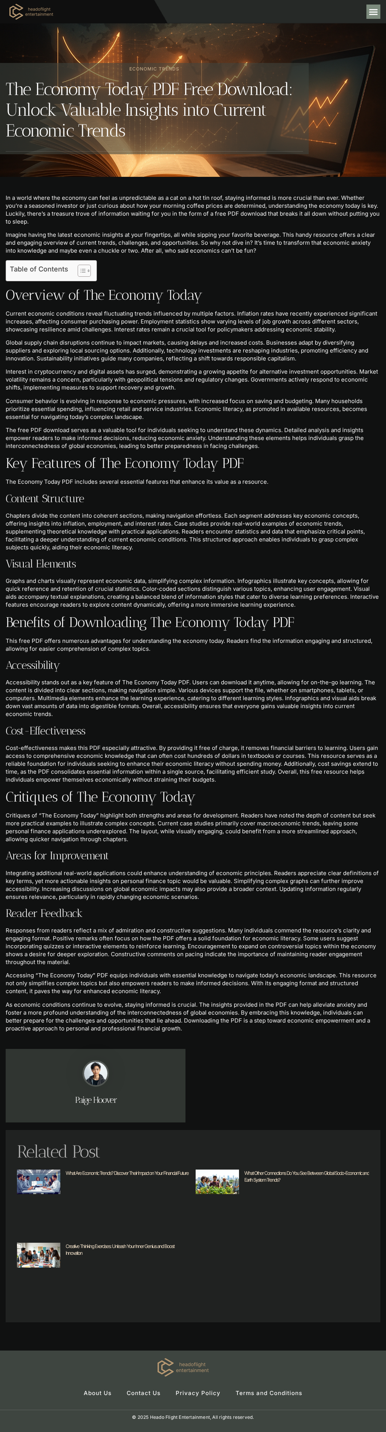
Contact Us (144, 1393)
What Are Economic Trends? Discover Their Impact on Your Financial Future (127, 1173)
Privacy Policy (198, 1393)
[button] (373, 12)
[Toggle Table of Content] (80, 270)
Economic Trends (154, 69)
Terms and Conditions (269, 1393)
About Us (98, 1393)
